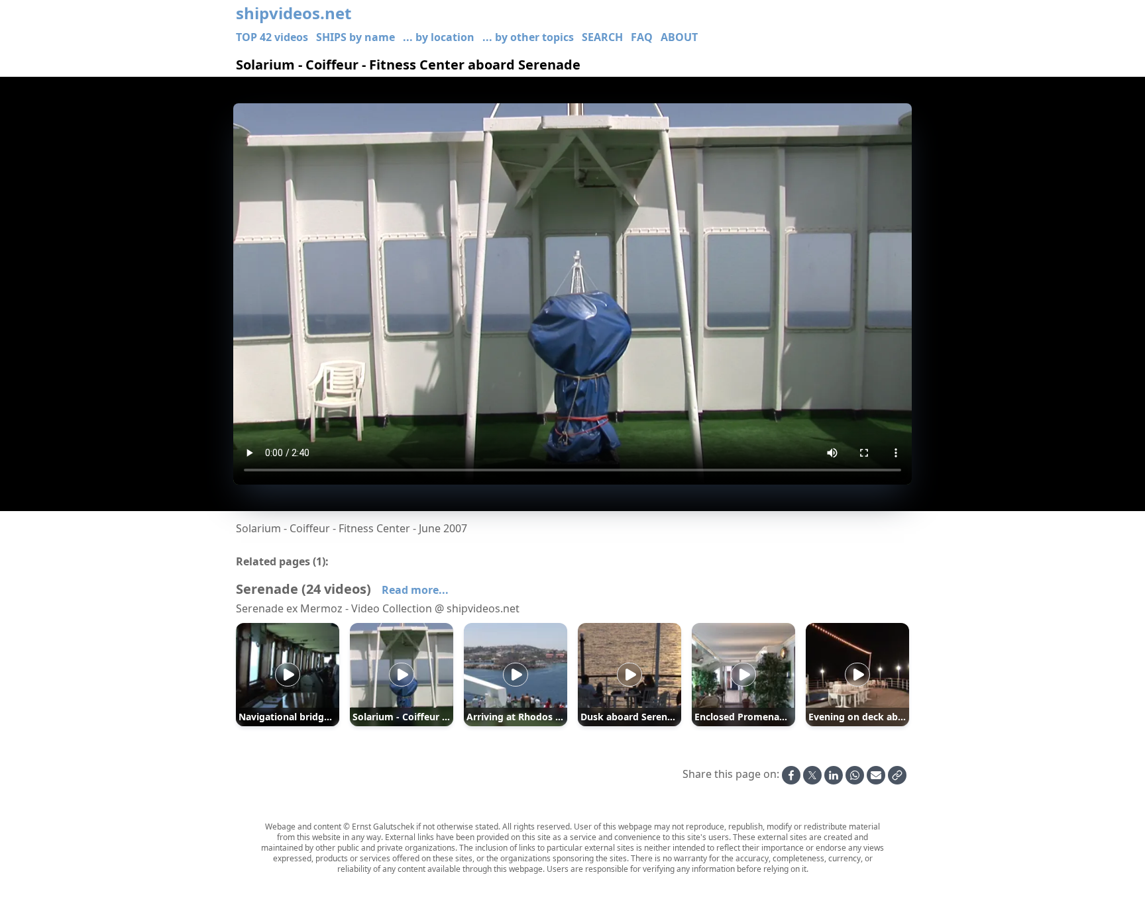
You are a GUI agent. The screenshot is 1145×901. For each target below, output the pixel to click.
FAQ (642, 37)
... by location (438, 37)
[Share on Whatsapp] (854, 775)
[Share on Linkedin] (833, 775)
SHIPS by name (355, 37)
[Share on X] (812, 775)
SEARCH (602, 37)
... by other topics (528, 37)
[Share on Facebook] (791, 775)
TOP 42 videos (272, 37)
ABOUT (679, 37)
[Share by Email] (876, 775)
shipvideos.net (293, 13)
